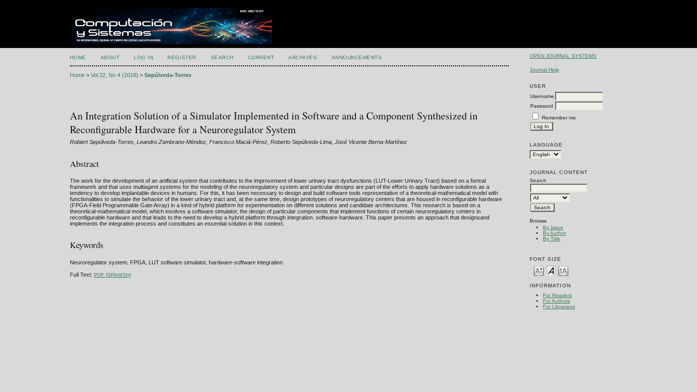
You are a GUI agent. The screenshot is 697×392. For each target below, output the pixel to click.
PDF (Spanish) (112, 275)
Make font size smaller (539, 270)
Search (222, 57)
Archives (302, 57)
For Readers (557, 295)
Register (181, 57)
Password (541, 106)
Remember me (559, 117)
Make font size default (551, 270)
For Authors (556, 301)
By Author (554, 233)
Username (542, 96)
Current (261, 57)
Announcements (357, 57)
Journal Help (544, 69)
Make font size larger (563, 270)
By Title (551, 238)
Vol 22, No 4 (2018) (114, 75)
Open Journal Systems (563, 56)
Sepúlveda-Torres (167, 75)
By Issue (553, 227)
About (110, 57)
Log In (143, 57)
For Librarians (559, 306)
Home (78, 57)
